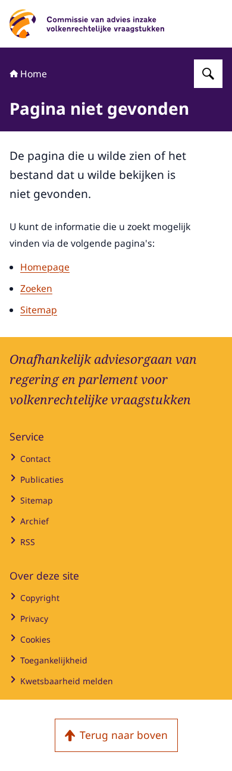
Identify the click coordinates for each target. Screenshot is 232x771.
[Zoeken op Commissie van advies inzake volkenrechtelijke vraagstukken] (208, 73)
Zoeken (36, 288)
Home (33, 73)
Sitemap (38, 309)
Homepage (45, 266)
